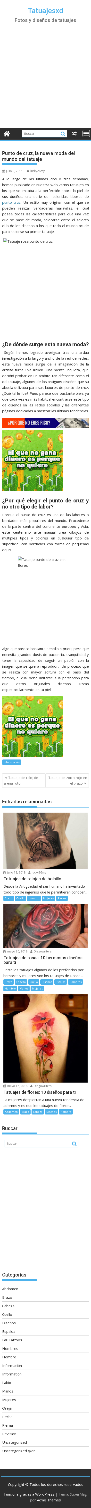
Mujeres (48, 898)
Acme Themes (49, 1500)
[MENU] (86, 133)
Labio (6, 1382)
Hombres (75, 982)
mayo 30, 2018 (17, 951)
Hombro (33, 898)
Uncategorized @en (18, 1450)
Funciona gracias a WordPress (29, 1494)
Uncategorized (14, 1442)
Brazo (8, 898)
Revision (9, 1433)
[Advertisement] (45, 80)
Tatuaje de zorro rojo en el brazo (67, 780)
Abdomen (11, 1112)
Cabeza (21, 982)
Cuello (20, 898)
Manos (24, 988)
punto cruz (11, 202)
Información (12, 762)
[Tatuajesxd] (6, 133)
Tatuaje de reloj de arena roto (21, 780)
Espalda (61, 982)
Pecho (7, 1416)
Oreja (7, 1408)
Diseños (47, 982)
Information (12, 1374)
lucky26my (37, 171)
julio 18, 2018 (16, 872)
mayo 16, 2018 (17, 1086)
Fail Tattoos (12, 1339)
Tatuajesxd (45, 10)
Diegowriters (42, 951)
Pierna (62, 898)
